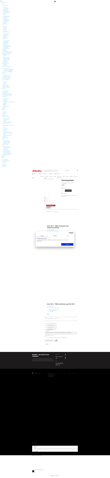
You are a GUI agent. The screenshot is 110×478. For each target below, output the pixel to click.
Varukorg (35, 451)
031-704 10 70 (59, 176)
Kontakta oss (40, 173)
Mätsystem (46, 176)
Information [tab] (55, 235)
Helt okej (67, 244)
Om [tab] (67, 235)
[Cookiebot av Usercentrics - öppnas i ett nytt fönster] (69, 233)
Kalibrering (50, 176)
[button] (60, 179)
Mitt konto (57, 173)
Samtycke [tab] (42, 235)
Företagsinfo (50, 173)
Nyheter (45, 173)
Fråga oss (63, 176)
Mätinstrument (42, 176)
